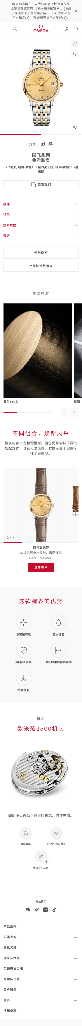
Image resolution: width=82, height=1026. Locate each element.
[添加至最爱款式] (74, 43)
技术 (9, 225)
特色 (6, 215)
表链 (6, 236)
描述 (6, 204)
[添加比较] (74, 53)
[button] (74, 127)
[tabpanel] (41, 505)
